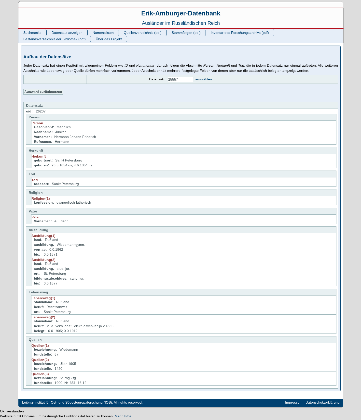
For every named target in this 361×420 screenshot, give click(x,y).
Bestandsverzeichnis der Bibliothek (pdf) (54, 39)
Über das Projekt (109, 39)
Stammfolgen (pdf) (186, 33)
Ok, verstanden (12, 411)
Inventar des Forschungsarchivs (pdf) (240, 33)
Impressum (294, 402)
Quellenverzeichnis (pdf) (143, 33)
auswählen (203, 79)
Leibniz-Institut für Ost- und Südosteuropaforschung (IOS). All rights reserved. (82, 402)
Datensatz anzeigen (67, 33)
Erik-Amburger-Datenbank (180, 13)
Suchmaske (32, 33)
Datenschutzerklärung (322, 402)
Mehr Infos (123, 416)
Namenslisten (103, 33)
